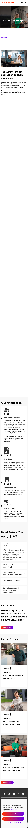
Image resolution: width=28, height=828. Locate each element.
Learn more (14, 809)
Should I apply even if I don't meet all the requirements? (11, 590)
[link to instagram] (18, 794)
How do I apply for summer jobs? (12, 545)
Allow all (13, 814)
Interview (6, 668)
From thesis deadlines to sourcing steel (13, 676)
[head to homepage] (8, 2)
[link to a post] (14, 654)
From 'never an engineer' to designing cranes (13, 768)
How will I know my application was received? (12, 574)
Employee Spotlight (8, 672)
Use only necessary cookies (13, 819)
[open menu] (25, 2)
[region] (14, 813)
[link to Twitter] (9, 794)
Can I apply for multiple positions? (11, 581)
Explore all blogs (7, 782)
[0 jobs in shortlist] (22, 2)
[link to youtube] (23, 794)
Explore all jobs (7, 627)
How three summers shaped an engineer (12, 722)
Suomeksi (4, 37)
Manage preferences (14, 822)
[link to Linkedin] (4, 794)
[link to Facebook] (14, 794)
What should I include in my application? (12, 566)
